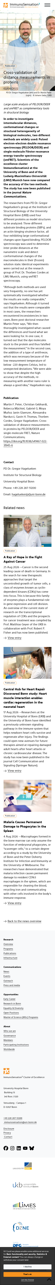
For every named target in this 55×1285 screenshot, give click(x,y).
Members (8, 1040)
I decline (28, 1267)
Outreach (8, 981)
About (7, 1026)
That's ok (27, 1274)
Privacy (7, 1133)
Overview (8, 944)
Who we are (10, 1031)
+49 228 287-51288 (13, 1118)
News (6, 971)
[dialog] (27, 1266)
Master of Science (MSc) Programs (21, 1017)
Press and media (12, 985)
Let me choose (27, 1280)
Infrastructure (10, 958)
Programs (8, 949)
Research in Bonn (12, 1003)
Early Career (9, 999)
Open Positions (11, 1013)
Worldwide (9, 1049)
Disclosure (9, 1128)
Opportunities (11, 994)
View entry (14, 637)
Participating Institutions (16, 1045)
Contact (8, 1137)
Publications (10, 953)
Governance (10, 1036)
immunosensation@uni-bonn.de (20, 1122)
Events (7, 976)
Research (8, 939)
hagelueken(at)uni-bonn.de (28, 494)
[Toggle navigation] (47, 5)
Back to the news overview (24, 921)
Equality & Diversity (13, 1008)
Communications (12, 967)
